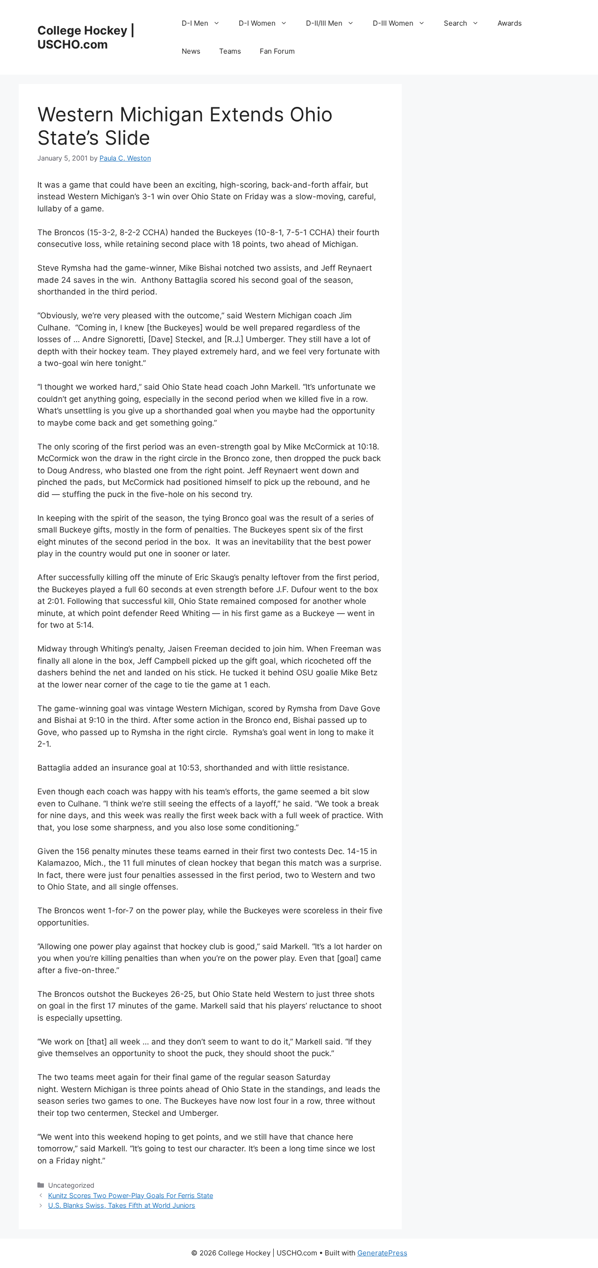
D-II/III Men (324, 23)
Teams (230, 51)
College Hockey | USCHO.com (86, 37)
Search (455, 23)
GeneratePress (382, 1252)
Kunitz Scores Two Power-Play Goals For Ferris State (130, 1195)
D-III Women (393, 23)
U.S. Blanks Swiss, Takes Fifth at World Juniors (121, 1205)
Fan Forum (277, 51)
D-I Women (257, 23)
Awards (510, 23)
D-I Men (195, 23)
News (191, 51)
